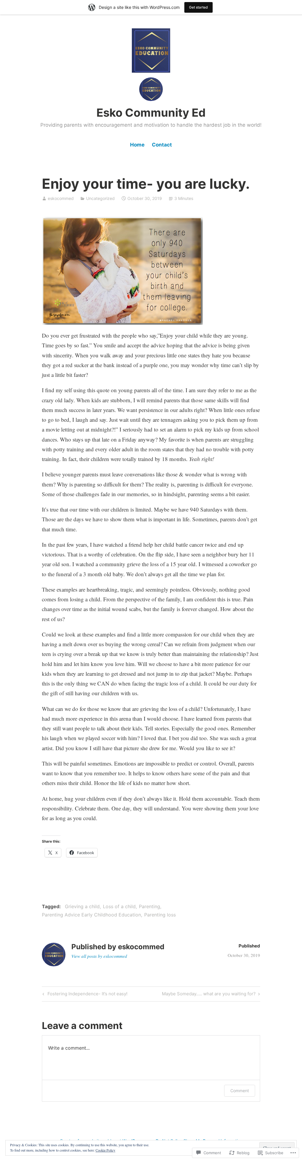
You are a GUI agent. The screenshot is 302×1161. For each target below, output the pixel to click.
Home (137, 145)
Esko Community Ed (151, 112)
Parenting (149, 906)
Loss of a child (119, 906)
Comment (239, 1090)
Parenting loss (160, 915)
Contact (162, 145)
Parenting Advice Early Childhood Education (91, 915)
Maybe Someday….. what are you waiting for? (209, 995)
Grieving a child (82, 906)
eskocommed (61, 198)
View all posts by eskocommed (99, 956)
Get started (198, 7)
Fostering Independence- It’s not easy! (84, 995)
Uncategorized (100, 198)
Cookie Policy (105, 1150)
